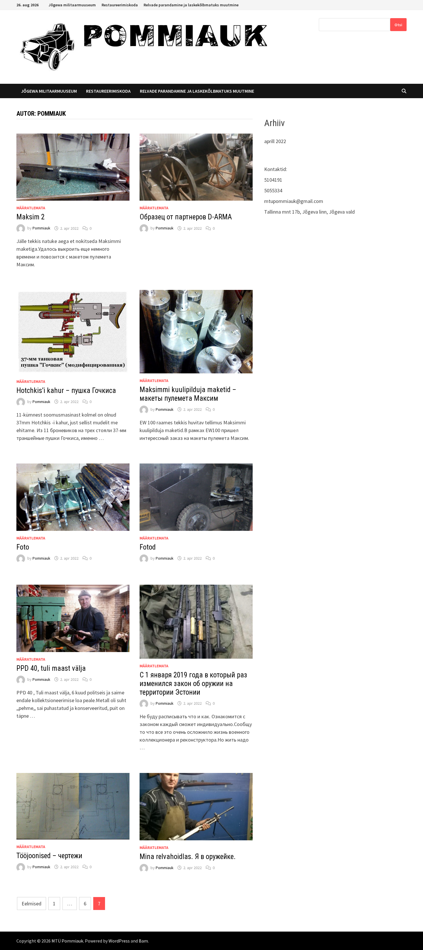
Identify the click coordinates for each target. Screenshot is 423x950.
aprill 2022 (275, 141)
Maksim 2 (30, 217)
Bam (143, 941)
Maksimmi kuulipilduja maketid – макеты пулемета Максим (188, 393)
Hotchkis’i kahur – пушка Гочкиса (66, 390)
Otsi (398, 24)
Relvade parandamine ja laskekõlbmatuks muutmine (191, 4)
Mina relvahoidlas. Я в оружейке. (188, 856)
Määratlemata (30, 207)
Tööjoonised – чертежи (49, 856)
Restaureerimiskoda (120, 4)
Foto (22, 547)
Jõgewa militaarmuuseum (72, 4)
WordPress (119, 941)
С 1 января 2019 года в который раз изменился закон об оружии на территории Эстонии (193, 683)
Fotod (148, 547)
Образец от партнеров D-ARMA (186, 217)
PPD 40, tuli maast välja (51, 668)
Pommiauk (41, 228)
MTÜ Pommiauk (67, 941)
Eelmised (31, 903)
